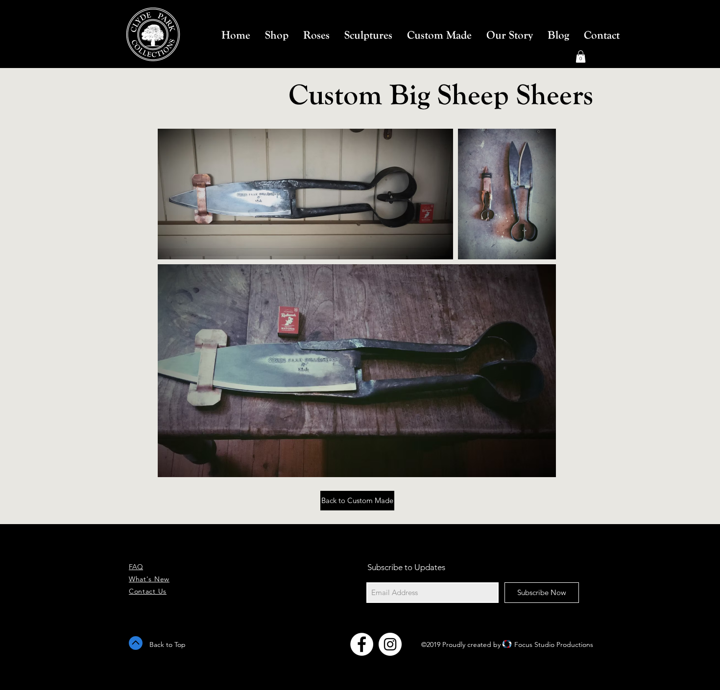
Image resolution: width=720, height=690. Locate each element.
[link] (581, 56)
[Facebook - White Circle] (361, 644)
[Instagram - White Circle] (390, 644)
